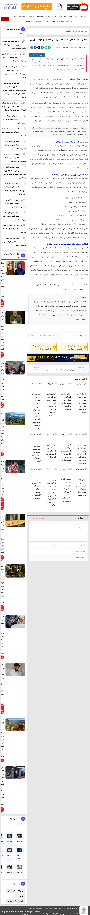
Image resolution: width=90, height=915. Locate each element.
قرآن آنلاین (11, 891)
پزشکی (53, 21)
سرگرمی (45, 21)
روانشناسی (60, 21)
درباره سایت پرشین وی (35, 908)
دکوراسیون (22, 16)
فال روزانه (21, 891)
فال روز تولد (20, 896)
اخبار (76, 16)
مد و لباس (69, 21)
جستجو (5, 19)
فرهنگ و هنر (62, 16)
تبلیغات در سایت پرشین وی (54, 908)
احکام (70, 16)
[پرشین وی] (77, 6)
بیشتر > (21, 34)
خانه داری (31, 16)
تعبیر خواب (29, 21)
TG (49, 47)
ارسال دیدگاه (80, 557)
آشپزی (54, 16)
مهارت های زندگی (82, 31)
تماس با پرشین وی (71, 908)
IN (35, 47)
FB (42, 47)
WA (46, 47)
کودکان (47, 16)
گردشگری (38, 21)
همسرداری (40, 16)
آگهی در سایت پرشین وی (15, 901)
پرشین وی (83, 16)
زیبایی (14, 16)
